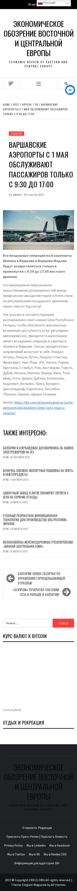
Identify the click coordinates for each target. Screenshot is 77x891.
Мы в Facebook (59, 845)
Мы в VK (34, 854)
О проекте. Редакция (37, 828)
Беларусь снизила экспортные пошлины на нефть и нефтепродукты (38, 472)
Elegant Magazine (34, 885)
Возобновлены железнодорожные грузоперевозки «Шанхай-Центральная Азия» (38, 544)
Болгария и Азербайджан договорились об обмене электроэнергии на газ (38, 450)
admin (17, 195)
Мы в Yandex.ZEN (55, 854)
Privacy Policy (13, 845)
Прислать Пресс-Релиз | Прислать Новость (37, 836)
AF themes (58, 885)
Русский (49, 3)
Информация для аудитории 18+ (37, 863)
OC (7, 457)
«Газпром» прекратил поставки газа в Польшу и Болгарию (35, 592)
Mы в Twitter (16, 854)
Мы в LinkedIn (36, 845)
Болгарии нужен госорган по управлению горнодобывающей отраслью (41, 578)
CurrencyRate (12, 710)
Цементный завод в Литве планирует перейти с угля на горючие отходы (36, 495)
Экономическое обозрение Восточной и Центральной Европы (39, 38)
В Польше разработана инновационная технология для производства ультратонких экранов (35, 519)
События (16, 133)
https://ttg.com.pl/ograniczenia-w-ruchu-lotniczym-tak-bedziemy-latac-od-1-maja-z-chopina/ (38, 407)
